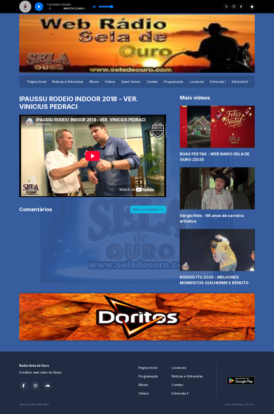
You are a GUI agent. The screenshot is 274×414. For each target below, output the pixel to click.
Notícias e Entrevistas (67, 81)
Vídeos (110, 81)
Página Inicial (36, 81)
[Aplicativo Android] (252, 6)
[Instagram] (234, 6)
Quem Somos (131, 81)
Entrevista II (240, 81)
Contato (152, 81)
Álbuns (94, 81)
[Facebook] (241, 6)
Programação (173, 81)
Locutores (196, 81)
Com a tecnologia (234, 404)
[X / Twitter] (226, 6)
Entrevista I (218, 81)
